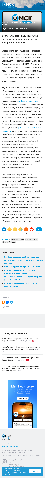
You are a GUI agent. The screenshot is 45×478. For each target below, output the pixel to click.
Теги (6, 239)
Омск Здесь (8, 5)
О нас (4, 444)
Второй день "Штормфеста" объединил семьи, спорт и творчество (20, 339)
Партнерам (11, 444)
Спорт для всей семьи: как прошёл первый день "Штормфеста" (21, 359)
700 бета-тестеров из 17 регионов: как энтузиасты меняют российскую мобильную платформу (23, 260)
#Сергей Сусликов (9, 242)
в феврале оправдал (28, 101)
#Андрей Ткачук (17, 239)
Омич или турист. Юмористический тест (22, 266)
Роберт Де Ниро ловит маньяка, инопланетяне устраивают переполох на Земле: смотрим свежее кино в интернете (22, 368)
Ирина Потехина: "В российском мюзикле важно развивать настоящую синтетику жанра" (21, 348)
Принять (35, 471)
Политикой (7, 474)
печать (6, 24)
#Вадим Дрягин (31, 239)
